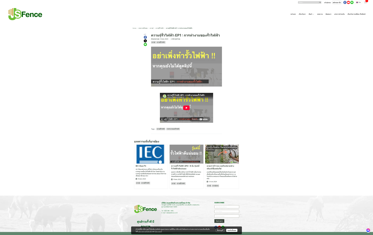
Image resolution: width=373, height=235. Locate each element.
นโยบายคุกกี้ (158, 231)
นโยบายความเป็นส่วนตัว (145, 231)
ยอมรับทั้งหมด (231, 230)
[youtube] (348, 2)
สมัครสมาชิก (337, 2)
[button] (310, 2)
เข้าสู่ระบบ (327, 2)
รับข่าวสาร (219, 221)
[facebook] (344, 2)
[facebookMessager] (368, 230)
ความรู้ (151, 28)
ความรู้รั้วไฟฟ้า (160, 28)
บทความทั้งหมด (143, 28)
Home (134, 28)
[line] (351, 2)
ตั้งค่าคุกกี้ (220, 230)
